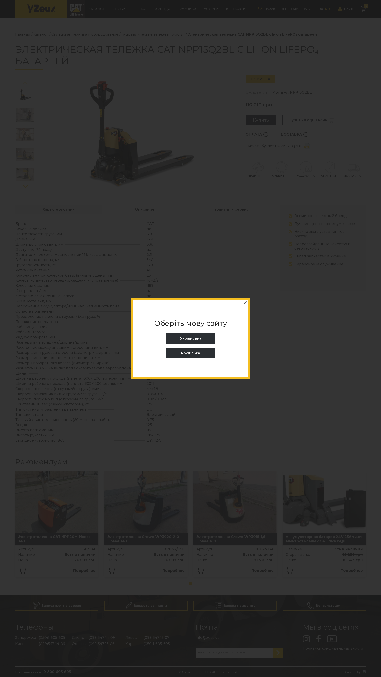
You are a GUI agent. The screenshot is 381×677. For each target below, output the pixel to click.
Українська (190, 338)
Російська (190, 353)
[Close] (245, 303)
